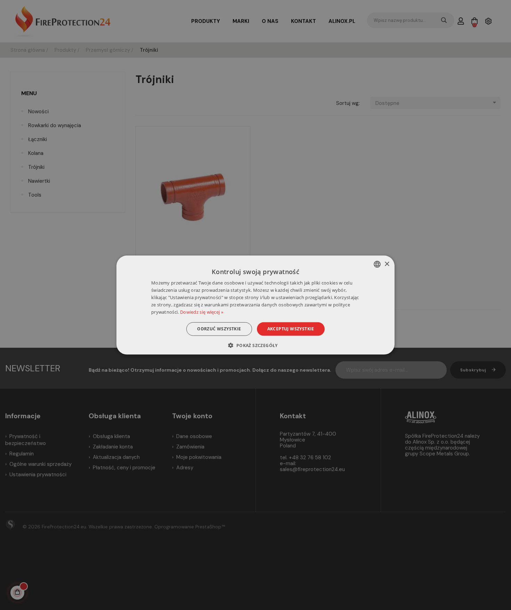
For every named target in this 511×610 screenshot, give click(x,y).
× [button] (386, 263)
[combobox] (377, 264)
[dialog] (255, 305)
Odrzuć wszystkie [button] (219, 329)
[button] (255, 345)
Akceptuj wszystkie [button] (290, 329)
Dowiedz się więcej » (201, 311)
